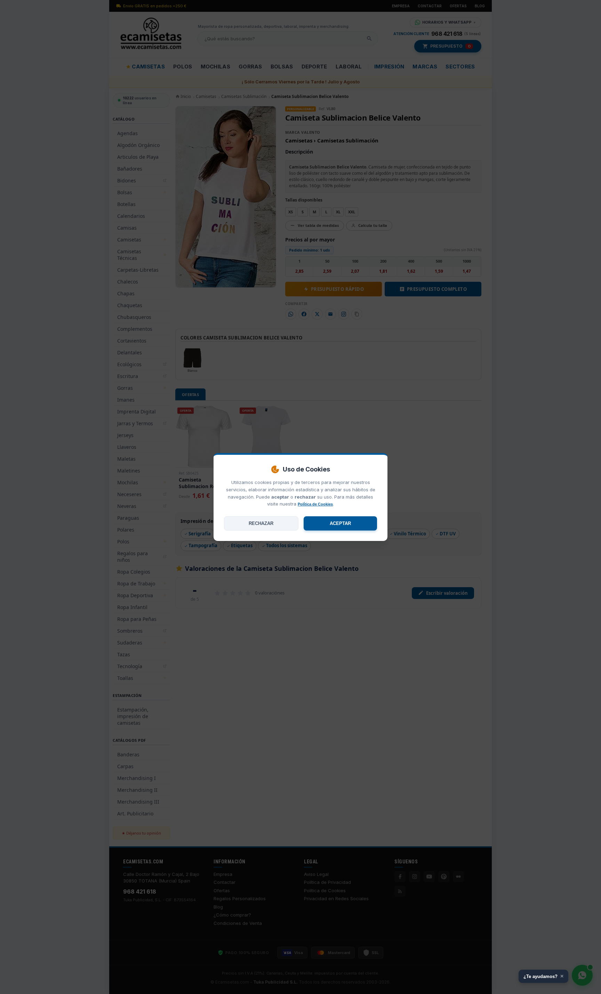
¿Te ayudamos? (543, 976)
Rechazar (261, 523)
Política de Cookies (315, 504)
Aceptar (340, 523)
